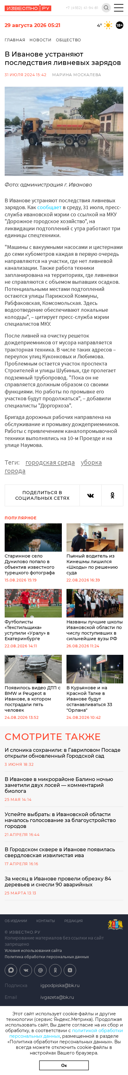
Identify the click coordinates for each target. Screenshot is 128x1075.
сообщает (49, 207)
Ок (64, 1065)
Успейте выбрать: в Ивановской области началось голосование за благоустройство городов (60, 820)
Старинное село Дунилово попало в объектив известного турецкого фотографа (30, 564)
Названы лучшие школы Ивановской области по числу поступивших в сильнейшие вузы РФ (94, 630)
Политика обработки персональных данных (47, 956)
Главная (15, 40)
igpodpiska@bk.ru (60, 985)
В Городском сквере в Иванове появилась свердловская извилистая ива (60, 852)
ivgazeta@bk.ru (57, 997)
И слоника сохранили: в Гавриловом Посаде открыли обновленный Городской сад (63, 753)
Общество (68, 40)
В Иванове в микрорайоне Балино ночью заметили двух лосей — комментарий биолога (59, 785)
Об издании (16, 921)
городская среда (50, 462)
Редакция (73, 921)
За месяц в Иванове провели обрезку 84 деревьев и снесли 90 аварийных (58, 882)
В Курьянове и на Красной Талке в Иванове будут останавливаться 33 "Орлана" (89, 699)
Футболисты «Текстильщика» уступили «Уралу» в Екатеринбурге (27, 630)
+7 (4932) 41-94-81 (82, 8)
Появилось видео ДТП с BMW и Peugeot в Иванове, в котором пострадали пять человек (33, 699)
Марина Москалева (76, 74)
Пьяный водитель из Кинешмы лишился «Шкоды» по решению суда (92, 564)
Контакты (45, 921)
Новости (41, 40)
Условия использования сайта (33, 950)
